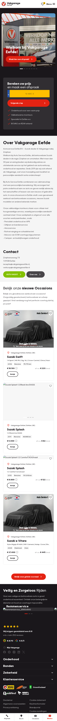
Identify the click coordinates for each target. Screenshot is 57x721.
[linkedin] (18, 652)
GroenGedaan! (39, 687)
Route (21, 719)
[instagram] (14, 652)
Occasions (35, 719)
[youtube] (9, 652)
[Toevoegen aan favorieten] (50, 313)
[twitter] (23, 652)
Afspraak (7, 718)
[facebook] (4, 652)
